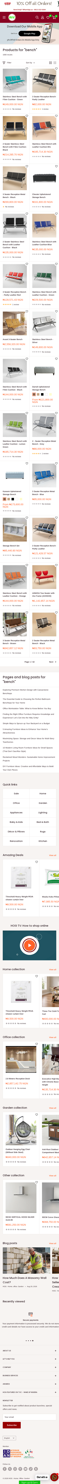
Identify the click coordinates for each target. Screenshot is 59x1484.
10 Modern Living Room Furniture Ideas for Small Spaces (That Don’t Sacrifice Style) (28, 749)
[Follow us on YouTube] (25, 1469)
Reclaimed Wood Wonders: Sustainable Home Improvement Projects (29, 759)
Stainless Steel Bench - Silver (42, 340)
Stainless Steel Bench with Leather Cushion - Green (44, 293)
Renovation (16, 841)
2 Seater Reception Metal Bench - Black (43, 642)
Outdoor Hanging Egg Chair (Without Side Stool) (18, 1150)
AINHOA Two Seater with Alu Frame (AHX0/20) (43, 594)
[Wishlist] (48, 17)
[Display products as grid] (50, 63)
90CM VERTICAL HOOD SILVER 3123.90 (20, 1218)
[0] (54, 17)
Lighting (42, 812)
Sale (16, 793)
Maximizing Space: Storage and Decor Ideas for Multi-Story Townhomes (28, 740)
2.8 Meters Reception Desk (18, 1079)
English (7, 1438)
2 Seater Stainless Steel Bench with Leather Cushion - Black (13, 245)
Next (51, 662)
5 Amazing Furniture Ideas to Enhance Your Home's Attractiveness (25, 731)
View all (52, 855)
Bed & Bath (43, 822)
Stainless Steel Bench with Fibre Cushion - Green (15, 98)
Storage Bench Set (11, 546)
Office (16, 803)
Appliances (16, 812)
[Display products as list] (55, 63)
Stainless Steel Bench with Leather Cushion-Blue (44, 243)
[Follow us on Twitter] (10, 1469)
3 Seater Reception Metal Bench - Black (14, 195)
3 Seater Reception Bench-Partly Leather (44, 98)
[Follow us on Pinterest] (20, 1469)
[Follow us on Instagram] (15, 1469)
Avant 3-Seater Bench (12, 339)
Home (43, 793)
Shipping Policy (40, 1334)
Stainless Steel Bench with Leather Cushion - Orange (15, 594)
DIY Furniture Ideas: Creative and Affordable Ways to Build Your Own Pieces (28, 768)
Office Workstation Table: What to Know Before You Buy (27, 708)
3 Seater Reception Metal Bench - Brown (14, 642)
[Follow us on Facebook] (5, 1469)
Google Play (29, 33)
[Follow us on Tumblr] (36, 1469)
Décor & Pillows (16, 831)
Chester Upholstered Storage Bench (41, 195)
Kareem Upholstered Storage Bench (12, 492)
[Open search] (37, 17)
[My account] (42, 17)
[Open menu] (4, 17)
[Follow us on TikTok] (31, 1469)
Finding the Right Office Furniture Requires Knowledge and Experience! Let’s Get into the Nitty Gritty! (28, 716)
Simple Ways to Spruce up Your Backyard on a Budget (26, 723)
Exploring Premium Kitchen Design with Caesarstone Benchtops (25, 691)
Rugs (43, 831)
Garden (43, 803)
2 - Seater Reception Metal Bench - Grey (44, 442)
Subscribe (12, 1425)
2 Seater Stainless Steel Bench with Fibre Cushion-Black (15, 147)
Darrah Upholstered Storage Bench (41, 388)
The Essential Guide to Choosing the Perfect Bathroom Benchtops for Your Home (26, 701)
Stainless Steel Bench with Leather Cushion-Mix (44, 145)
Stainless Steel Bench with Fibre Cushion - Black (15, 388)
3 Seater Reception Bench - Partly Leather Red (14, 293)
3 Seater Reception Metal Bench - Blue (43, 492)
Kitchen (43, 841)
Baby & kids (16, 822)
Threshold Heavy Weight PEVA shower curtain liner (19, 898)
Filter (9, 63)
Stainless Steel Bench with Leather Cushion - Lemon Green (15, 444)
